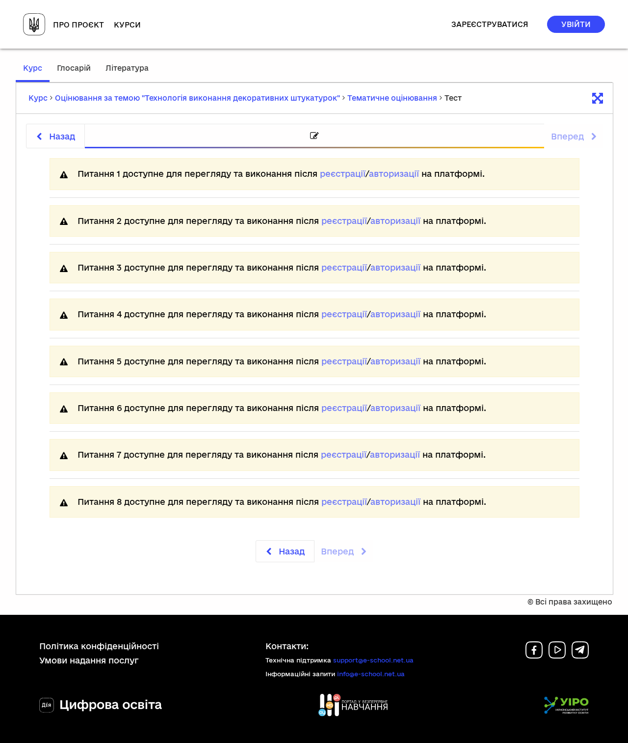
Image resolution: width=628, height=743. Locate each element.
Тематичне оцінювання (392, 98)
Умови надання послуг (89, 660)
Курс (36, 72)
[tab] (314, 136)
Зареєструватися (489, 24)
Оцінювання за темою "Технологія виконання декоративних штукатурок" (197, 98)
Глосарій (74, 68)
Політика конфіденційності (99, 646)
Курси (127, 25)
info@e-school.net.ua (371, 673)
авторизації (394, 173)
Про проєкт (78, 25)
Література (127, 68)
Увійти (576, 24)
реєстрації (343, 173)
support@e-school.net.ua (373, 660)
